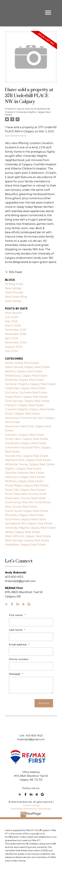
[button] (6, 604)
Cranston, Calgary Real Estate (24, 405)
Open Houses (14, 292)
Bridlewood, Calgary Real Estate (26, 375)
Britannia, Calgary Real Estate (24, 379)
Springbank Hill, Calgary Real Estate (28, 523)
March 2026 (13, 325)
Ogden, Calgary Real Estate (23, 468)
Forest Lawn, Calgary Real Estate (26, 438)
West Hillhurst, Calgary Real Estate (28, 536)
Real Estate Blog (16, 296)
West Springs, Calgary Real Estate (27, 540)
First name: (16, 615)
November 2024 (16, 342)
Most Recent (13, 312)
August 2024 (13, 346)
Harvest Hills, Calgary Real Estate (26, 455)
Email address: (18, 644)
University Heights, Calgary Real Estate (27, 113)
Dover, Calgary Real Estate (22, 413)
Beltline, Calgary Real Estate (23, 371)
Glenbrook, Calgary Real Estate (25, 443)
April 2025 (11, 338)
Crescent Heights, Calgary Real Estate (30, 409)
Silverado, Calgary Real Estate (24, 515)
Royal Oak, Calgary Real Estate (25, 489)
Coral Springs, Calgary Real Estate (27, 400)
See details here (15, 135)
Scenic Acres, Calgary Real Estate (26, 510)
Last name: (16, 629)
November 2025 (15, 334)
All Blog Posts (14, 284)
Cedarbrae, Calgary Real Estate (25, 388)
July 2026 (11, 317)
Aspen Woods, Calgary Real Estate (27, 367)
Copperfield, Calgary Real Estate (26, 396)
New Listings (13, 288)
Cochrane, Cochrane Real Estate (26, 392)
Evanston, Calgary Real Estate (24, 434)
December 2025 (15, 329)
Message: (15, 673)
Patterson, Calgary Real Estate (25, 477)
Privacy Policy (30, 805)
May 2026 (11, 321)
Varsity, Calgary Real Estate (22, 532)
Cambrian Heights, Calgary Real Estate (30, 384)
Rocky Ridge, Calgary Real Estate (27, 485)
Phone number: (19, 659)
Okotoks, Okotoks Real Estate (24, 472)
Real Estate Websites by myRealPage (31, 808)
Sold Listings (13, 301)
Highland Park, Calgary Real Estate (28, 460)
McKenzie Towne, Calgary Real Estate (30, 464)
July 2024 (11, 350)
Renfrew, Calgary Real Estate (24, 481)
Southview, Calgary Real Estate (25, 519)
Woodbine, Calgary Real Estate (25, 544)
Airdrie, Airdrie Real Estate (22, 362)
